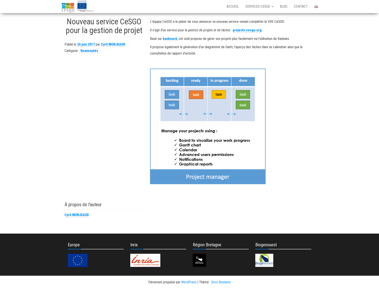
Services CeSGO (258, 6)
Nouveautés (89, 51)
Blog (283, 6)
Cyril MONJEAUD (113, 44)
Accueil (233, 6)
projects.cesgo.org (247, 30)
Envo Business (221, 282)
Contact (301, 6)
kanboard (170, 39)
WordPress (189, 282)
